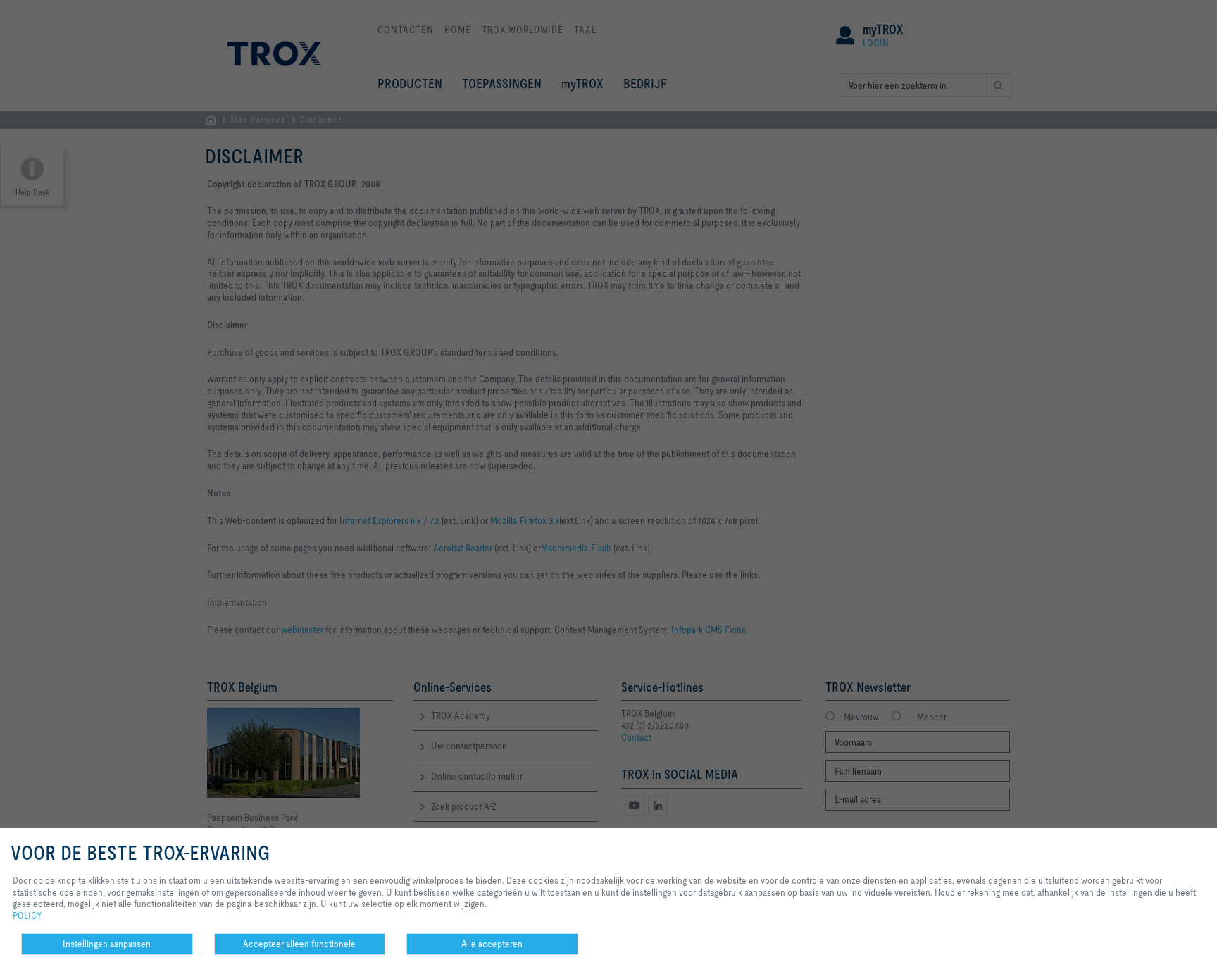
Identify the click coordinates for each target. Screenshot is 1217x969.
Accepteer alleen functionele (299, 943)
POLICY (27, 915)
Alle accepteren (492, 943)
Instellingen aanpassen (107, 943)
